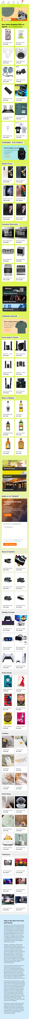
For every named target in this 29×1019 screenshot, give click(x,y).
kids (5, 953)
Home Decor (6, 794)
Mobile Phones (7, 164)
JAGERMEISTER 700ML (8, 433)
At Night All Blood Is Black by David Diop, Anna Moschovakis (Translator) (8, 689)
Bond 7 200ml (19, 451)
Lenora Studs (6, 768)
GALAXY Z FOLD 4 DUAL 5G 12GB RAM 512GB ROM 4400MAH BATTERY (21, 180)
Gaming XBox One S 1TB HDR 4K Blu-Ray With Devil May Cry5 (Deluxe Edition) (8, 628)
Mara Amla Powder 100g (21, 42)
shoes (9, 950)
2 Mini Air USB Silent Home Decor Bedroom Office (8, 829)
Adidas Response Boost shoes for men (8, 605)
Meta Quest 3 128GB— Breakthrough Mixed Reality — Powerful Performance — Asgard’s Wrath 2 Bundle (21, 628)
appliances (6, 972)
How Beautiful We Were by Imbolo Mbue (21, 708)
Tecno (8, 992)
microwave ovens (9, 976)
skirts (17, 955)
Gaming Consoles (8, 612)
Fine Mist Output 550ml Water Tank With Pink (21, 810)
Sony (14, 992)
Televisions (6, 854)
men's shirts (12, 954)
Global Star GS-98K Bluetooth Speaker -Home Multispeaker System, (8, 372)
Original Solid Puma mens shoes (21, 568)
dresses (13, 955)
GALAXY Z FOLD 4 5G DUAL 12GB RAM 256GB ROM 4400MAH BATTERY (8, 180)
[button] (3, 14)
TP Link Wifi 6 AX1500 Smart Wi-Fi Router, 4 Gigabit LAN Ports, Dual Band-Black (8, 117)
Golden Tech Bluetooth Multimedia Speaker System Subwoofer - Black (21, 353)
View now (7, 156)
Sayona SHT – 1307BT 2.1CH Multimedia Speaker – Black (21, 372)
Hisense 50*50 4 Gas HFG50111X (8, 259)
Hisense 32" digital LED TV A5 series (21, 908)
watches (9, 960)
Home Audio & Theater (10, 337)
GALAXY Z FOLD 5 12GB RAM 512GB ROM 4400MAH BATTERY (8, 198)
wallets (22, 960)
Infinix (5, 992)
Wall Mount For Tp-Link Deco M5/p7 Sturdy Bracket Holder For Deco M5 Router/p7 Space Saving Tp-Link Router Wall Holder (8, 61)
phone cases (8, 1000)
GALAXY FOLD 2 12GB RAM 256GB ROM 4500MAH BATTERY (21, 198)
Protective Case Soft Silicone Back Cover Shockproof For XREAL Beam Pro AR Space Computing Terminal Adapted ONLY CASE (21, 117)
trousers (20, 954)
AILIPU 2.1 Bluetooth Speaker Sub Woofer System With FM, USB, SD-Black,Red (21, 391)
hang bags (18, 960)
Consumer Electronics (10, 224)
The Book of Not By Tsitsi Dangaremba (21, 726)
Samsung (21, 990)
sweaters (13, 950)
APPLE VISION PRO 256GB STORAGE (21, 647)
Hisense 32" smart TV (7, 889)
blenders (10, 978)
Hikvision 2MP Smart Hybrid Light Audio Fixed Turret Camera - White (21, 61)
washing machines (16, 978)
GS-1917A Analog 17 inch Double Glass (8, 870)
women (21, 951)
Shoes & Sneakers (8, 552)
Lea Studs (18, 768)
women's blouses (7, 955)
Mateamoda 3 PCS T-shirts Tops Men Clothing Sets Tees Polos (21, 135)
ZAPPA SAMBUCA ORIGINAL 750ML (8, 414)
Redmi (20, 992)
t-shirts (16, 954)
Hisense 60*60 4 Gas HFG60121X (21, 259)
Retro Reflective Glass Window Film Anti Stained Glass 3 (8, 42)
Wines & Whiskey (8, 398)
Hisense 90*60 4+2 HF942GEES (21, 278)
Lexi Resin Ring (19, 749)
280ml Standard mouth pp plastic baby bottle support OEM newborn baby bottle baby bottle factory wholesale (8, 135)
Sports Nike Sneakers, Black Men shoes (8, 568)
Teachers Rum (19, 414)
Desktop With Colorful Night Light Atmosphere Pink (8, 810)
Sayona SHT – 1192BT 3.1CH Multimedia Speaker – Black (8, 353)
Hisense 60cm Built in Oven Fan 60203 (8, 240)
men (18, 951)
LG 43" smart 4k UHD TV (21, 870)
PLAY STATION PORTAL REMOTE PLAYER (8, 647)
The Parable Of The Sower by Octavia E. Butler (21, 689)
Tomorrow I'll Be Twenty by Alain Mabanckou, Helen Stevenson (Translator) (8, 726)
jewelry (16, 950)
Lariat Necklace (6, 787)
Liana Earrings (6, 749)
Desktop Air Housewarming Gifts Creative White (21, 829)
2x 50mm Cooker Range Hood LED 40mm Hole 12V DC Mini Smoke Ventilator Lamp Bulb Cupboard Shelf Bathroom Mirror (8, 79)
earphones (14, 1000)
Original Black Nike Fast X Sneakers (21, 586)
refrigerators (16, 976)
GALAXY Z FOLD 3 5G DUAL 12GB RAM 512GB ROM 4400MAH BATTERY (21, 217)
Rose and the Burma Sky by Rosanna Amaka (8, 708)
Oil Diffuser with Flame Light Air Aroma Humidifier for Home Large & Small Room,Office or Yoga (8, 847)
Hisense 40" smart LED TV (8, 908)
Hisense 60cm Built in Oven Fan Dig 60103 (21, 240)
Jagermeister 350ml (20, 433)
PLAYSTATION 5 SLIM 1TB (21, 666)
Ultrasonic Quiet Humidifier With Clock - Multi (21, 847)
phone (9, 982)
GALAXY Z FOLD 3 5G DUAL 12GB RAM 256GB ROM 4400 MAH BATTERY (8, 217)
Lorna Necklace (19, 787)
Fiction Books (7, 673)
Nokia (17, 990)
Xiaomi (16, 992)
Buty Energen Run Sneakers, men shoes (8, 586)
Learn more (8, 515)
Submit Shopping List (10, 544)
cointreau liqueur (6, 451)
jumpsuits (21, 955)
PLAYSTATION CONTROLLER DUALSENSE (8, 666)
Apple (11, 992)
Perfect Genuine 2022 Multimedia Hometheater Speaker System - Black (8, 391)
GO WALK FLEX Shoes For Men (21, 605)
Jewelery (5, 733)
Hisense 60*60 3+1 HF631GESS (8, 278)
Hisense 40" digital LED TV (21, 889)
